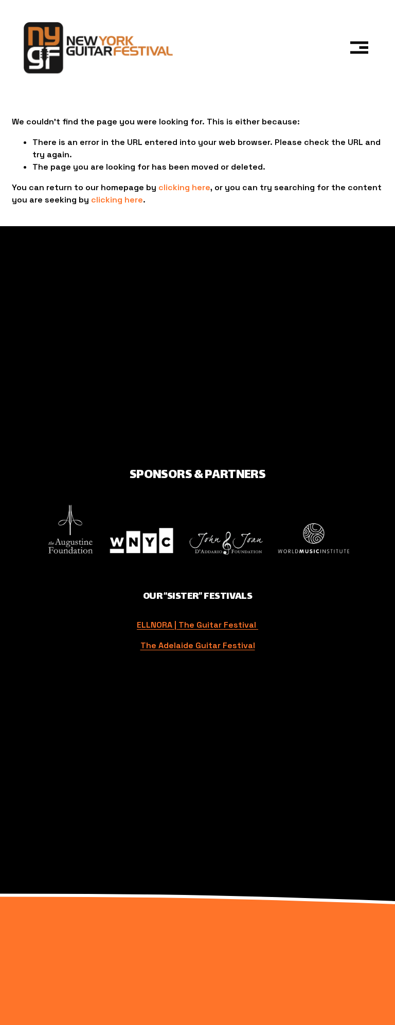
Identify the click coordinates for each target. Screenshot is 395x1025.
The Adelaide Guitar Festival (197, 645)
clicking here (184, 187)
